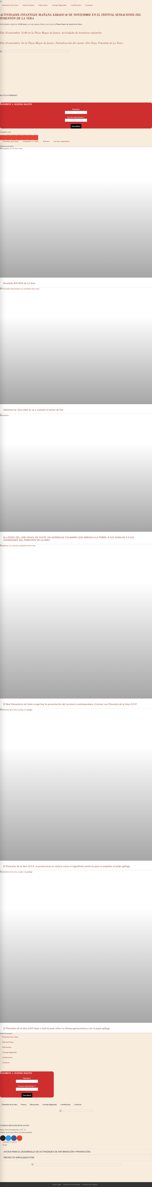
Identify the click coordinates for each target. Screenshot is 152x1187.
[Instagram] (3, 1138)
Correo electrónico (76, 117)
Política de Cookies (89, 1184)
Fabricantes (43, 5)
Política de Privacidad (71, 1184)
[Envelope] (19, 1138)
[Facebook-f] (14, 1138)
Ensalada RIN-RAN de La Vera (19, 283)
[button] (2, 137)
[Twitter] (8, 1138)
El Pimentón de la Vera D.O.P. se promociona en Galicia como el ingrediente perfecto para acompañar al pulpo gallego (66, 866)
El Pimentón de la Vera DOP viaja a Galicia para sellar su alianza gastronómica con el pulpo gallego (56, 1028)
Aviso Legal (57, 1184)
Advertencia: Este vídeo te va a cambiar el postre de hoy (33, 410)
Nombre (76, 109)
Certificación (76, 5)
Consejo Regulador (59, 5)
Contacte (89, 5)
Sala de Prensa (28, 5)
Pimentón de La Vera (10, 5)
